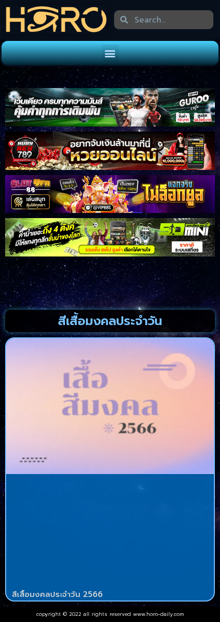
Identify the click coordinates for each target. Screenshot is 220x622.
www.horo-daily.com (158, 614)
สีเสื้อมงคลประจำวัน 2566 (57, 594)
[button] (110, 53)
